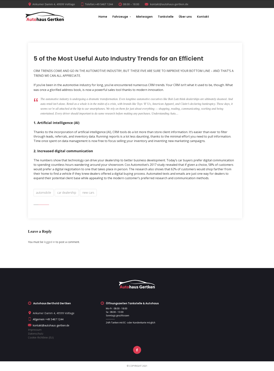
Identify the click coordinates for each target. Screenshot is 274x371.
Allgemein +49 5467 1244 (48, 319)
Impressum (35, 329)
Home (102, 17)
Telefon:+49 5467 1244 (99, 4)
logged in (49, 242)
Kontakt (203, 17)
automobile (43, 193)
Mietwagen (144, 17)
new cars (88, 193)
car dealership (66, 193)
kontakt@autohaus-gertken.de (168, 4)
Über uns (185, 17)
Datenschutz (35, 333)
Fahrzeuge (120, 17)
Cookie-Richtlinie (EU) (41, 337)
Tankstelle (166, 17)
